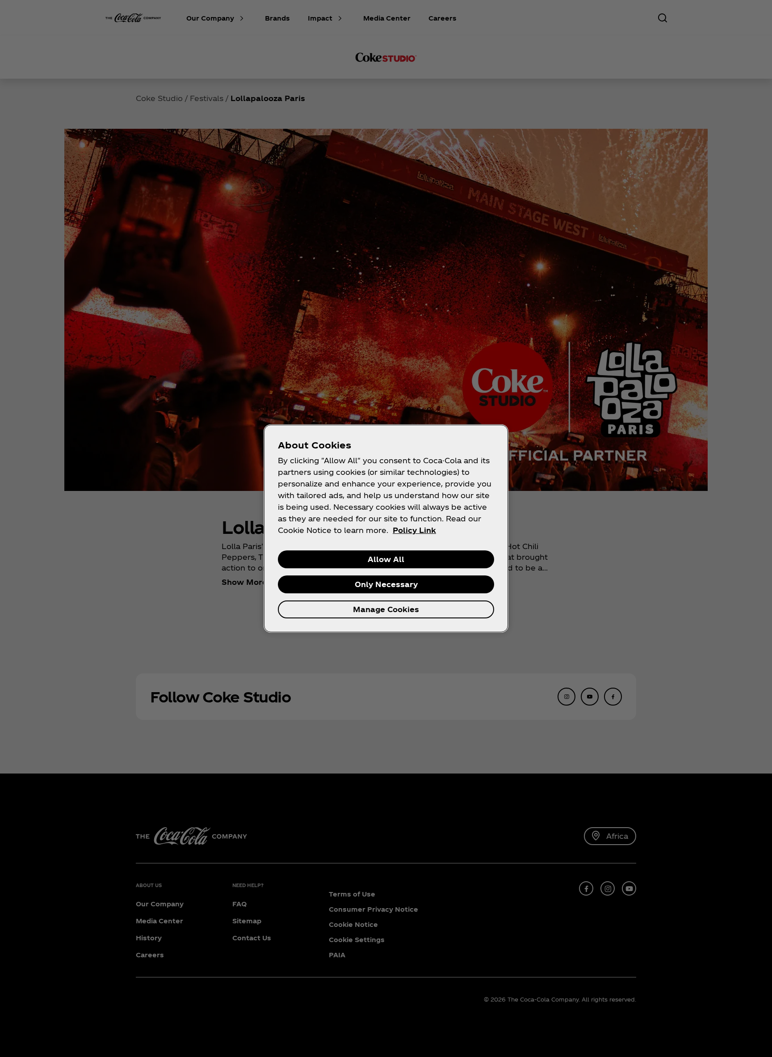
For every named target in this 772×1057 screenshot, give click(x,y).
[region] (386, 528)
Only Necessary (386, 584)
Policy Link (414, 530)
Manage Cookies (386, 609)
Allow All (386, 559)
